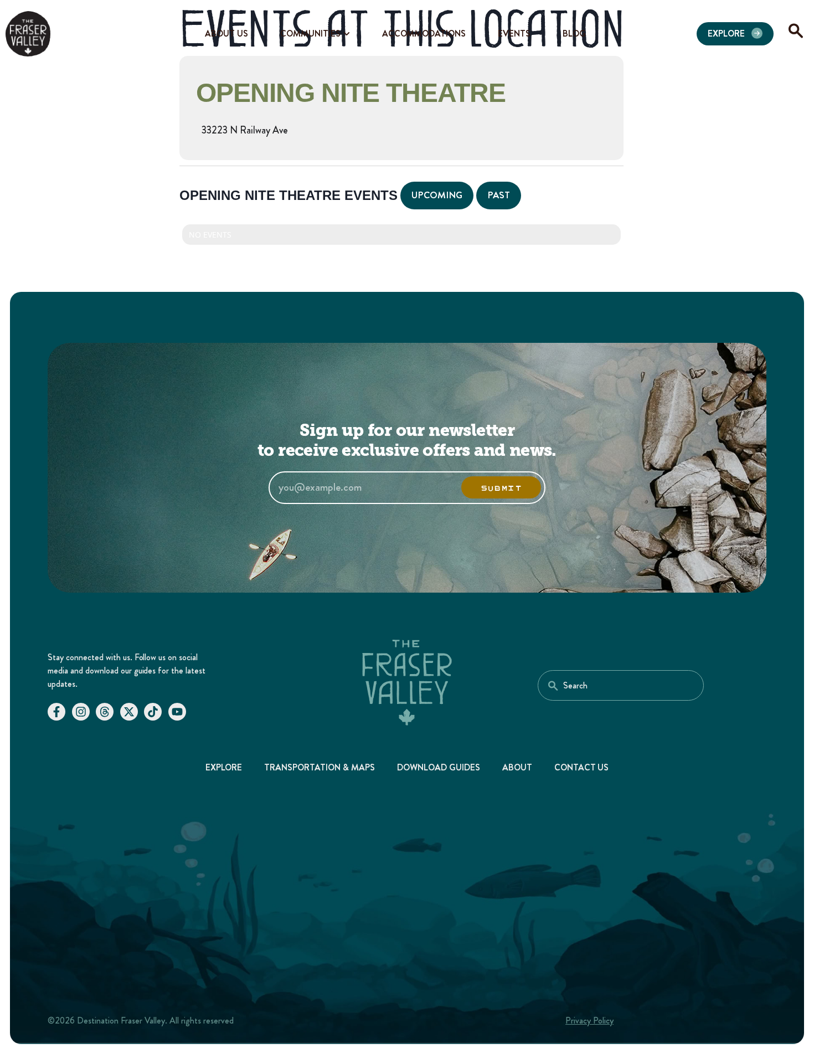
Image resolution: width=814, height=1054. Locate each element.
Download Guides (438, 767)
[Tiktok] (153, 712)
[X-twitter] (129, 712)
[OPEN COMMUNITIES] (346, 33)
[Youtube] (177, 712)
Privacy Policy (589, 1020)
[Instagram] (81, 712)
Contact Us (581, 767)
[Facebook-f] (56, 712)
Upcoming (436, 195)
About (517, 767)
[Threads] (105, 712)
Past (498, 195)
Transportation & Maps (319, 767)
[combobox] (621, 685)
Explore (224, 767)
